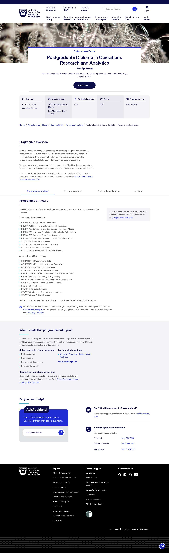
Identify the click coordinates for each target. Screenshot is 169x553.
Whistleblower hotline (95, 504)
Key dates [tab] (139, 191)
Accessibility (114, 529)
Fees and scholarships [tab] (109, 191)
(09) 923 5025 (128, 438)
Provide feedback (93, 499)
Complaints (90, 494)
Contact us (90, 473)
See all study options (67, 362)
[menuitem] (51, 8)
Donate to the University (96, 490)
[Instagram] (130, 474)
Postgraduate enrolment (122, 217)
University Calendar (35, 313)
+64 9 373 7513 (129, 449)
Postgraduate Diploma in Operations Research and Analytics (112, 125)
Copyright (126, 529)
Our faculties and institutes (64, 478)
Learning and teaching (62, 497)
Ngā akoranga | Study (37, 125)
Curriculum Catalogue (32, 310)
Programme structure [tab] (37, 191)
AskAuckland (91, 478)
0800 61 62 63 (128, 443)
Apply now (87, 86)
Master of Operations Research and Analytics (75, 355)
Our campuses (59, 487)
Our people (58, 506)
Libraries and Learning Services (66, 492)
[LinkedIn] (124, 474)
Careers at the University (63, 516)
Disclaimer (144, 529)
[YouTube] (136, 474)
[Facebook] (119, 474)
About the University (62, 473)
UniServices (58, 520)
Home (22, 125)
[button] (147, 9)
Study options (56, 125)
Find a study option (74, 125)
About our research (61, 482)
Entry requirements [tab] (73, 191)
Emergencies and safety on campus (97, 483)
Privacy (135, 529)
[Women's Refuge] (89, 517)
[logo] (29, 13)
